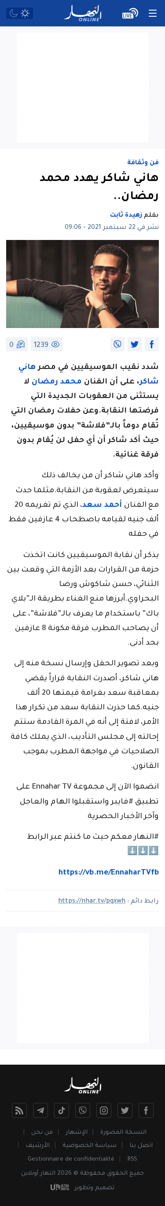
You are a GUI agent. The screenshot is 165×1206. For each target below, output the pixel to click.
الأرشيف (38, 1146)
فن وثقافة (143, 163)
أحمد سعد (103, 506)
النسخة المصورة (123, 1132)
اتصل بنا (141, 1146)
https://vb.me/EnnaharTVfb (109, 873)
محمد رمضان (57, 382)
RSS (132, 1159)
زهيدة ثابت (126, 215)
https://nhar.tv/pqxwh (91, 901)
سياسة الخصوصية (89, 1146)
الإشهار (77, 1132)
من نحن (42, 1132)
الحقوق (117, 1173)
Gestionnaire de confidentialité (71, 1159)
